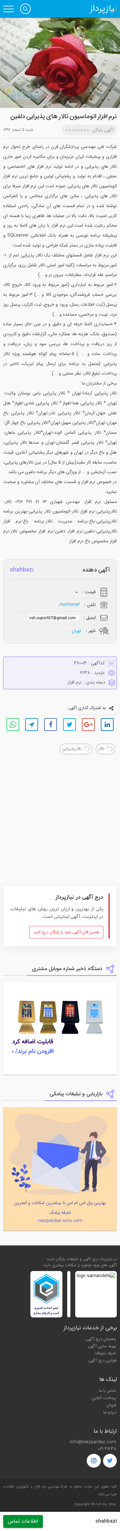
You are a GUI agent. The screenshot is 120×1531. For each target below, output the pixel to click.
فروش (111, 1405)
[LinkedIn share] (107, 724)
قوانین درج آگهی (102, 1360)
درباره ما (109, 1412)
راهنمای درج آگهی (101, 1339)
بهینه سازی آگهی (102, 1346)
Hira (112, 1504)
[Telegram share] (31, 724)
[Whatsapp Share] (12, 724)
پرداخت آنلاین (104, 1398)
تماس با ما (107, 1391)
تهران (76, 630)
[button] (25, 9)
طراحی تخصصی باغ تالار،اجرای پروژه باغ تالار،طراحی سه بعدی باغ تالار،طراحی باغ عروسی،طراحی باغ (76, 851)
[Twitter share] (69, 724)
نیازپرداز (103, 9)
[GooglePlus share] (88, 724)
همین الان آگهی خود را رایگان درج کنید (66, 932)
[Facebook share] (50, 724)
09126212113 (69, 605)
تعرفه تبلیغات (105, 1353)
